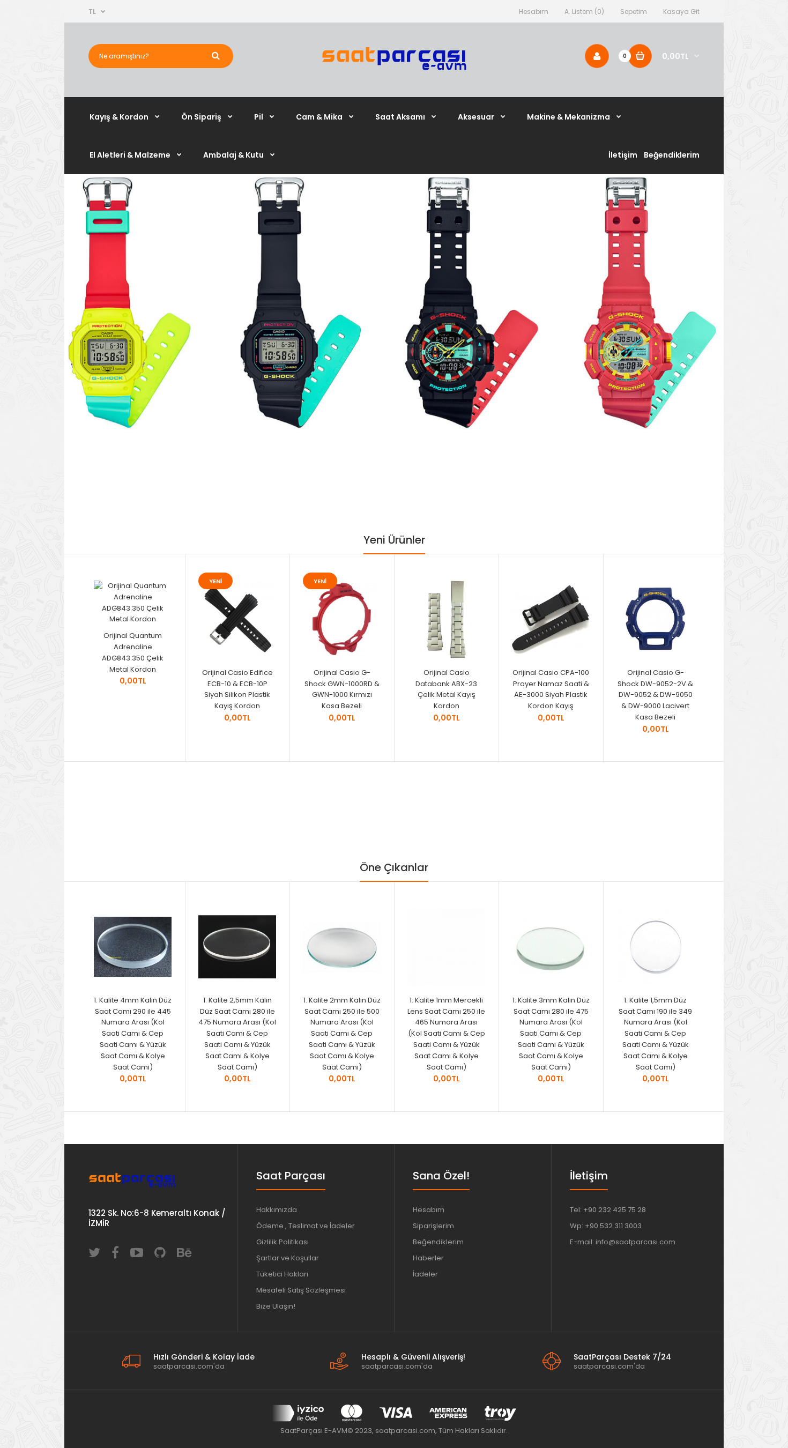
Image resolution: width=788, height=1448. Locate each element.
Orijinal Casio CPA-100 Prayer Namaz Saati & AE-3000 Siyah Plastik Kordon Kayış (550, 689)
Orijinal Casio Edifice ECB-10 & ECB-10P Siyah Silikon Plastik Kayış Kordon (237, 689)
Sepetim (633, 11)
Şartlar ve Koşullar (287, 1258)
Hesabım (533, 11)
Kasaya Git (681, 11)
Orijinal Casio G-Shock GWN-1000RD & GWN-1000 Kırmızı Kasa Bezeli (342, 689)
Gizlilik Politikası (282, 1242)
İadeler (425, 1274)
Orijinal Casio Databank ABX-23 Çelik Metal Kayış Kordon (446, 689)
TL (92, 11)
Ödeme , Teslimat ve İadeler (305, 1226)
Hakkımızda (276, 1210)
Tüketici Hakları (282, 1274)
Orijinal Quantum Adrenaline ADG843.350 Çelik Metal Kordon (132, 652)
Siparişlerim (433, 1226)
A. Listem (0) (584, 11)
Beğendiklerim (438, 1242)
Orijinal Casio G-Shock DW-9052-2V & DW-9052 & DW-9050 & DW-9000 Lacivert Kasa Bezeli (655, 694)
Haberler (428, 1258)
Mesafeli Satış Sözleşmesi (301, 1290)
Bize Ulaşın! (275, 1306)
